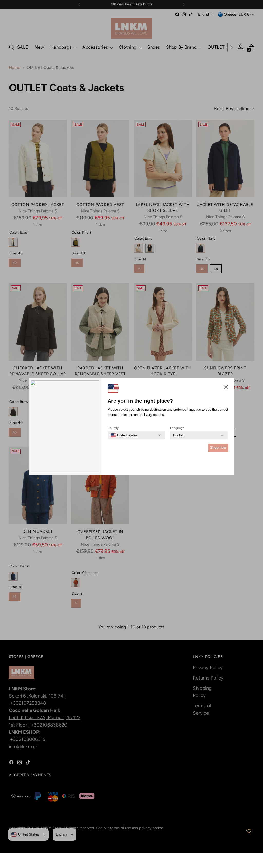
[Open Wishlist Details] (248, 831)
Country (113, 428)
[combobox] (124, 435)
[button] (225, 388)
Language (177, 428)
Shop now (218, 448)
